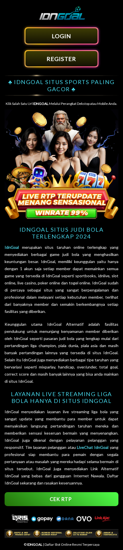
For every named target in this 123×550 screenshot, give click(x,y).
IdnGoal (12, 247)
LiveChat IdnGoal (92, 447)
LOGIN (61, 35)
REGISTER (61, 58)
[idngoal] (61, 19)
